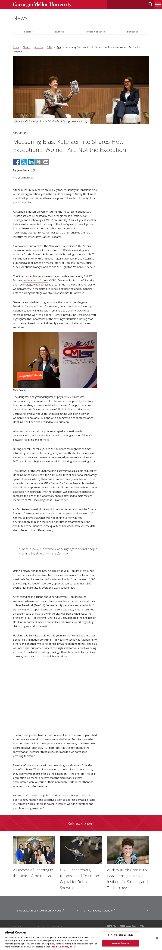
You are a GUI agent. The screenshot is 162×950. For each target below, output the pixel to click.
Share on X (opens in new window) (24, 162)
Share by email (45, 162)
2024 (49, 47)
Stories (28, 31)
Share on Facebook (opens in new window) (16, 162)
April (59, 47)
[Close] (156, 938)
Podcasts (132, 31)
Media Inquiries (24, 177)
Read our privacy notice (64, 946)
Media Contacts (95, 31)
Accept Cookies (120, 943)
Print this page (38, 162)
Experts (59, 31)
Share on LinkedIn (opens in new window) (31, 162)
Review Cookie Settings (120, 934)
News (20, 18)
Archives (38, 47)
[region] (81, 938)
